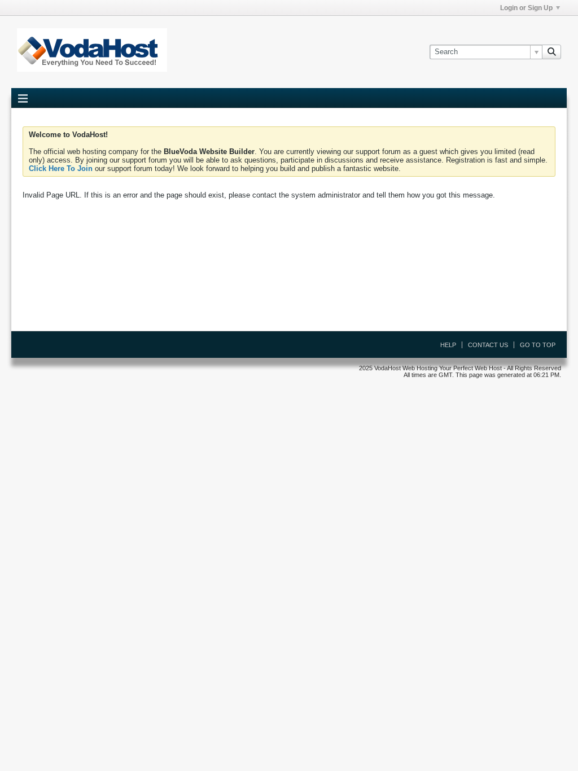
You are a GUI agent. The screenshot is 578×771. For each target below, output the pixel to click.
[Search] (551, 52)
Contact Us (488, 344)
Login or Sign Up (526, 8)
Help (448, 344)
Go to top (537, 344)
